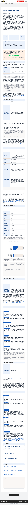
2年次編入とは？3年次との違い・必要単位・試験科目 (17, 378)
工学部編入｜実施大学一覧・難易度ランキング (17, 302)
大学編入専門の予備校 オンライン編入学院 (14, 503)
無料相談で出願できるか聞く (14, 55)
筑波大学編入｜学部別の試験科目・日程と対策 (10, 466)
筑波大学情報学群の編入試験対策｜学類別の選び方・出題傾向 (12, 469)
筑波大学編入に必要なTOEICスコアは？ (9, 471)
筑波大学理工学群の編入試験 (17, 200)
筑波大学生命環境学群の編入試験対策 (15, 201)
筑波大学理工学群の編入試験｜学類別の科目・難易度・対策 (12, 467)
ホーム (2, 3)
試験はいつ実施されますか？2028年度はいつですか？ (12, 448)
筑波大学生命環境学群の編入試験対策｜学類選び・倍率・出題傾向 (13, 470)
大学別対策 (5, 3)
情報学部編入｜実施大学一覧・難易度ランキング (10, 475)
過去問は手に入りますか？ (8, 460)
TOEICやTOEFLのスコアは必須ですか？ (10, 451)
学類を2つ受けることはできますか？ (9, 453)
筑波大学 (9, 3)
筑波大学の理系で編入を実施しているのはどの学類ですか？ (12, 446)
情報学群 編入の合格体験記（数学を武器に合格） (14, 439)
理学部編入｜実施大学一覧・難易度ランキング (10, 473)
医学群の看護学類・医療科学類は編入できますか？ (11, 458)
